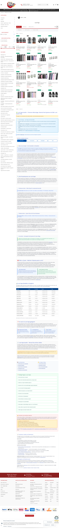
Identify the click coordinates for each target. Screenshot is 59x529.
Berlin (46, 485)
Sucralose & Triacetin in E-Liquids (6, 141)
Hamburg (51, 494)
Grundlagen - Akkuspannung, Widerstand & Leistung (7, 101)
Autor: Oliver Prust (3, 482)
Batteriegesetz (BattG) (21, 453)
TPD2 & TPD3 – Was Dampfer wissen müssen (8, 146)
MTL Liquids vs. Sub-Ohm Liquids (6, 118)
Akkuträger (22, 140)
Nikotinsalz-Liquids (20, 356)
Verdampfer (43, 140)
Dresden (46, 499)
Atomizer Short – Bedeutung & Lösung (6, 59)
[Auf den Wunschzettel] (42, 91)
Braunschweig (47, 492)
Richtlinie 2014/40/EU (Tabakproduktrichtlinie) (24, 446)
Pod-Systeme (32, 140)
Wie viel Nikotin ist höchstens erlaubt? (25, 398)
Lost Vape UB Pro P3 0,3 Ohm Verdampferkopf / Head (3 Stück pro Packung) (32, 83)
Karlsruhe (51, 497)
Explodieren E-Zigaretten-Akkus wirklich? (7, 96)
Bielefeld (46, 487)
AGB (16, 482)
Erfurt (51, 484)
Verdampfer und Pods (42, 365)
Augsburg (46, 484)
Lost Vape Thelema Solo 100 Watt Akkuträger (42, 65)
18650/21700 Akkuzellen (29, 130)
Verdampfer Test (3, 153)
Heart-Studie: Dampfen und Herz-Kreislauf (7, 106)
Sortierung (24, 26)
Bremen (46, 494)
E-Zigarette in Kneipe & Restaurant (6, 76)
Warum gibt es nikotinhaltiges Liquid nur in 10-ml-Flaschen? (28, 404)
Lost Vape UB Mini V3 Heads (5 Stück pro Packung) (21, 83)
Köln (50, 501)
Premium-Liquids (37, 130)
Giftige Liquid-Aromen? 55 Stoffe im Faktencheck (6, 99)
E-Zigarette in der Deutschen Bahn (6, 74)
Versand (32, 467)
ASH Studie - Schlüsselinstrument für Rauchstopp (6, 57)
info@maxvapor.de (42, 457)
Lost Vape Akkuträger (42, 368)
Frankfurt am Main (53, 487)
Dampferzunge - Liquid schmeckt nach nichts (7, 67)
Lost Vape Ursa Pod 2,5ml (41, 101)
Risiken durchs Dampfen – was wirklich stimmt (7, 137)
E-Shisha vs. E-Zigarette (4, 72)
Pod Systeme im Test (4, 130)
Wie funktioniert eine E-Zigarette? (6, 166)
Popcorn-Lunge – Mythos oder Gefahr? (7, 133)
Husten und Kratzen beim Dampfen (6, 108)
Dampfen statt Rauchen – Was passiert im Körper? (7, 61)
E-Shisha (2, 19)
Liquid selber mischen (4, 113)
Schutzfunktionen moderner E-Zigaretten (7, 139)
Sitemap (2, 496)
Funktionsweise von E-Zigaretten (23, 363)
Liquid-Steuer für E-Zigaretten (5, 114)
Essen (51, 485)
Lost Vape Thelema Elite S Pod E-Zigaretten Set (31, 65)
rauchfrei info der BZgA (21, 454)
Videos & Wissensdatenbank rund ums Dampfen (7, 157)
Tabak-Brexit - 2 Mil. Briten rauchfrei (6, 143)
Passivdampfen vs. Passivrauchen (6, 128)
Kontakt (38, 467)
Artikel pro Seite (31, 26)
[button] (55, 27)
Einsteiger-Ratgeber (53, 169)
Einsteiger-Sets (38, 279)
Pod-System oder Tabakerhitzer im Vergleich (7, 131)
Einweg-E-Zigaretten (39, 182)
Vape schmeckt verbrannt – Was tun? (6, 151)
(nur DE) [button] (45, 104)
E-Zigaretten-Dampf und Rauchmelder (7, 89)
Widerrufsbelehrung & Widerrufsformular (18, 496)
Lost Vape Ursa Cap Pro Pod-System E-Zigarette (42, 83)
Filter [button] (19, 26)
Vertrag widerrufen (29, 515)
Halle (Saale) (52, 492)
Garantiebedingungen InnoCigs (20, 487)
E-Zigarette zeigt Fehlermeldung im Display (7, 79)
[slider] (14, 48)
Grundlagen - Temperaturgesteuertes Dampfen (6, 104)
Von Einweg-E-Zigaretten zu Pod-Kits (6, 159)
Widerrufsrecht (42, 462)
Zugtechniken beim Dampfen (50, 230)
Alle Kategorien (27, 29)
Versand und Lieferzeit (30, 462)
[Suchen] (47, 5)
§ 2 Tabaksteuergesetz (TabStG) (22, 450)
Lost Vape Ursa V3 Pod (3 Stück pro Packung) (53, 102)
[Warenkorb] (57, 5)
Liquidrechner (3, 116)
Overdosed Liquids (4, 126)
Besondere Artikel (35, 29)
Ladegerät (31, 336)
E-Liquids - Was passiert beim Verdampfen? (7, 71)
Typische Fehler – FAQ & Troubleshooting (7, 149)
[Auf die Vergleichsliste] (42, 90)
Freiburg (51, 489)
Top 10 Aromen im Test (4, 144)
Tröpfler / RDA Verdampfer (5, 148)
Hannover (51, 496)
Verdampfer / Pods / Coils (5, 24)
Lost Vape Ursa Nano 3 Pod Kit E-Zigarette (53, 83)
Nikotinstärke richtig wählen (5, 123)
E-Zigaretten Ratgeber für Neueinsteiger (7, 83)
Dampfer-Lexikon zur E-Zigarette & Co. (7, 65)
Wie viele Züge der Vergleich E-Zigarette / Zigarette (7, 168)
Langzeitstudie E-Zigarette (5, 111)
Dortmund (46, 497)
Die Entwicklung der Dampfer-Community (7, 69)
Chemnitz (46, 496)
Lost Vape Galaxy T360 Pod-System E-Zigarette (52, 47)
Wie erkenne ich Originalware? (23, 396)
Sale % (2, 28)
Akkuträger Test (3, 54)
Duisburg (46, 501)
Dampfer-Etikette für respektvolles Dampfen (7, 63)
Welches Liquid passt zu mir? (5, 164)
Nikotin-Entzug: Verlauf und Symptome (7, 121)
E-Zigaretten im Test (21, 368)
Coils (52, 140)
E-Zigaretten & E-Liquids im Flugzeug (6, 81)
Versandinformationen (4, 492)
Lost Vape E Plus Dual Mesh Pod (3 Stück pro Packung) (20, 47)
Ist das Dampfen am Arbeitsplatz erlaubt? (7, 109)
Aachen (46, 482)
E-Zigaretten (3, 17)
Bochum (46, 489)
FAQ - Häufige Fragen (4, 485)
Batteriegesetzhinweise (19, 484)
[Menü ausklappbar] (1, 4)
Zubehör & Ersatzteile (4, 26)
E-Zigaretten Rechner (4, 84)
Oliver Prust (22, 134)
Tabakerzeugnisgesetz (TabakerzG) (23, 449)
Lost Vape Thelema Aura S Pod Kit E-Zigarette (21, 65)
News (1, 489)
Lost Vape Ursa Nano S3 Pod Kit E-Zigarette (32, 102)
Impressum (5, 526)
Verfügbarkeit (20, 29)
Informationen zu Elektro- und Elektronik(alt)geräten (20, 491)
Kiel (50, 499)
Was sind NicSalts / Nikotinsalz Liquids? (7, 162)
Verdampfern (37, 207)
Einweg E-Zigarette (3, 93)
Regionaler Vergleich (4, 135)
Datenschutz (9, 526)
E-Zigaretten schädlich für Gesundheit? (7, 86)
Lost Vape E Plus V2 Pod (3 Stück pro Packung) (42, 47)
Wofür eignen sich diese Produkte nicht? (25, 409)
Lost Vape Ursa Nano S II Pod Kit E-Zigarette (20, 102)
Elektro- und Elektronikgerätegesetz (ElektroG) (24, 451)
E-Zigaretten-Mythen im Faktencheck (6, 91)
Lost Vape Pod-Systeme (42, 363)
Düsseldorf (51, 482)
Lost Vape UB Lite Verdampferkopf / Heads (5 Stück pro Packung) (52, 65)
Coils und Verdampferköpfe (43, 366)
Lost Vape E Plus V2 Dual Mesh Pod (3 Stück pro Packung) (31, 47)
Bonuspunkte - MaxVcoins (5, 484)
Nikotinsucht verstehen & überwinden (7, 125)
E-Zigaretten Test (3, 88)
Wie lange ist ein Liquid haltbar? (24, 401)
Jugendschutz (19, 463)
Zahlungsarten (35, 462)
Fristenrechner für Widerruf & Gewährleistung (20, 498)
